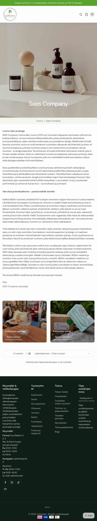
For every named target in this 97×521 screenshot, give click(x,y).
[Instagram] (12, 482)
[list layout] (26, 354)
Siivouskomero (38, 403)
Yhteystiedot (61, 396)
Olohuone (35, 408)
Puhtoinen (41, 514)
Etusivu (39, 120)
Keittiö (34, 417)
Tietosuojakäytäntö (63, 427)
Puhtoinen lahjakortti (36, 432)
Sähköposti (85, 398)
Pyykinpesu (36, 421)
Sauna (34, 399)
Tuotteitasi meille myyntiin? (62, 402)
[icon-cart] (86, 14)
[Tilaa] (91, 398)
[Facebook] (5, 482)
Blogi (57, 431)
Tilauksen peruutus (59, 417)
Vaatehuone (36, 426)
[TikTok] (18, 482)
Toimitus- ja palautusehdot (61, 409)
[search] (81, 14)
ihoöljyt (72, 180)
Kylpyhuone (36, 394)
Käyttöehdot (61, 422)
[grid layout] (29, 354)
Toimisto (35, 412)
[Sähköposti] (5, 489)
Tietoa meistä (61, 391)
